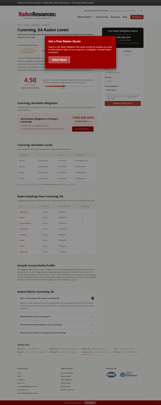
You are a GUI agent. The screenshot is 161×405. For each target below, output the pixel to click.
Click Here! (59, 60)
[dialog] (80, 52)
